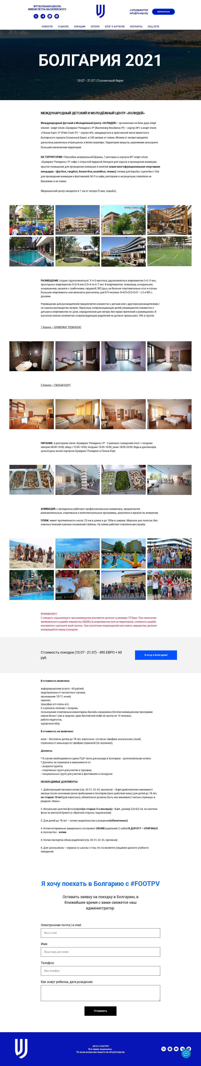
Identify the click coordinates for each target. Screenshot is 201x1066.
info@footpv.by (117, 1052)
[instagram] (170, 1050)
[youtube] (176, 1050)
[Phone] (36, 17)
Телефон (47, 963)
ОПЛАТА (95, 26)
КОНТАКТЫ (136, 26)
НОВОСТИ (47, 26)
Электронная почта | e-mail (61, 925)
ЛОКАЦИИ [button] (79, 26)
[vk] (163, 1050)
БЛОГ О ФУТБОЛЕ (115, 26)
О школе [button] (63, 26)
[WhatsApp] (49, 17)
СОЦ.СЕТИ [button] (153, 26)
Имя (44, 944)
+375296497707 (139, 10)
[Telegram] (43, 17)
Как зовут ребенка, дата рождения (66, 982)
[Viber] (56, 17)
